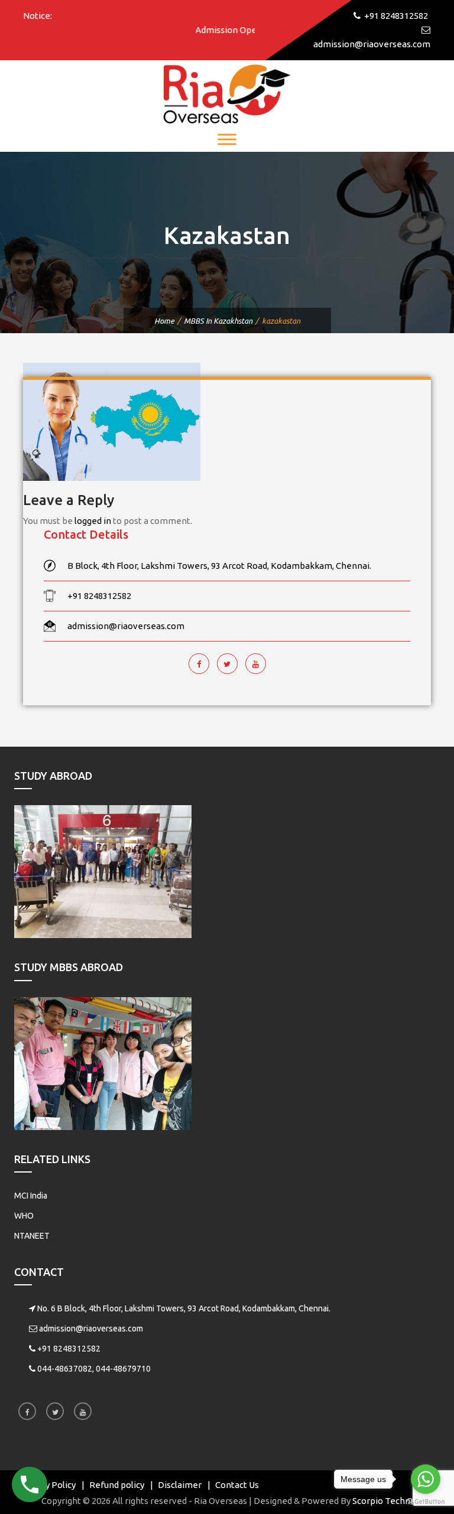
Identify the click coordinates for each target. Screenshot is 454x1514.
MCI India (30, 1195)
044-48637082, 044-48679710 (94, 1368)
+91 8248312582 (68, 1348)
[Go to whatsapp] (425, 1479)
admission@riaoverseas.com (91, 1328)
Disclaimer (180, 1485)
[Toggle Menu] (227, 139)
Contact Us (237, 1485)
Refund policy (116, 1485)
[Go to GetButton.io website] (426, 1502)
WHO (24, 1215)
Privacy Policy (48, 1485)
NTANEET (32, 1235)
